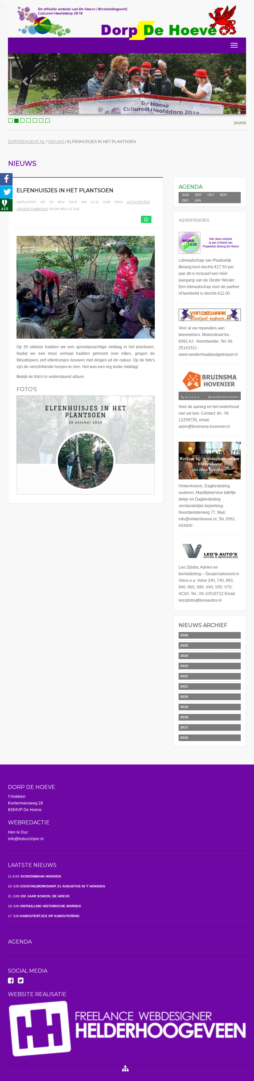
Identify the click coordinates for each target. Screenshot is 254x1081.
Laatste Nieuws (32, 865)
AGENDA (190, 187)
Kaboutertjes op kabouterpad (43, 916)
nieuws (56, 141)
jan (197, 200)
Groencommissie (32, 209)
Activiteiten (138, 202)
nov (223, 195)
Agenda (20, 942)
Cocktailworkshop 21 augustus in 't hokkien (56, 886)
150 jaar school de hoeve (39, 896)
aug (185, 195)
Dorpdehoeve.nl (26, 141)
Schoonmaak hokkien (34, 876)
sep (198, 195)
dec (185, 200)
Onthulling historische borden (44, 906)
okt (210, 195)
